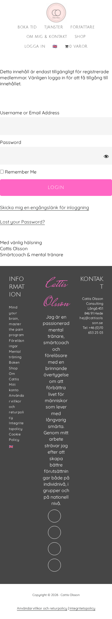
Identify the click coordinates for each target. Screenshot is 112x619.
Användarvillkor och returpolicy (42, 608)
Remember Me (20, 172)
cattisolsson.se (56, 13)
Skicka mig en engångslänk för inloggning (44, 207)
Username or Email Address (29, 112)
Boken (14, 362)
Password (10, 142)
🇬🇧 (11, 446)
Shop (13, 368)
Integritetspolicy (82, 608)
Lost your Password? (22, 222)
